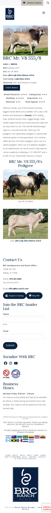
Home (8, 455)
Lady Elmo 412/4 (22, 79)
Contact (42, 457)
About (15, 455)
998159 (14, 64)
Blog (24, 457)
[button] (44, 13)
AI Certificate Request (25, 459)
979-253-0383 (15, 279)
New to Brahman (13, 457)
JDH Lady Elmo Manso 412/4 (21, 75)
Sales (22, 455)
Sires (29, 455)
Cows (35, 455)
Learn (43, 455)
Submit (10, 345)
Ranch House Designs (25, 507)
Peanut (28, 115)
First (5, 324)
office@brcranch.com (18, 288)
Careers (32, 457)
